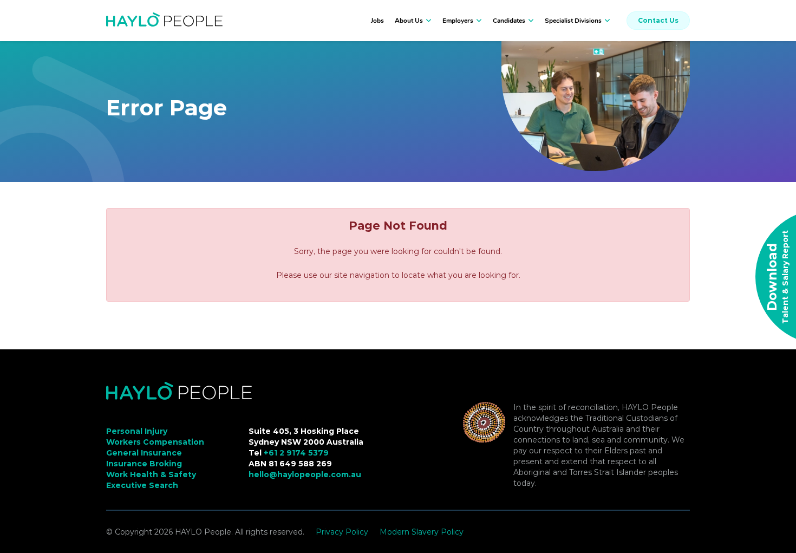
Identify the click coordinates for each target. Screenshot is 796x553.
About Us (409, 20)
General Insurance (144, 453)
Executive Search (142, 485)
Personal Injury (136, 431)
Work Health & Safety (151, 474)
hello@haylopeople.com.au (305, 474)
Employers (457, 20)
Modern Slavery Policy (422, 532)
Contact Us (658, 20)
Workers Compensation (155, 442)
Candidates (509, 20)
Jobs (377, 20)
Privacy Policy (342, 532)
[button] (427, 20)
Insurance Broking (144, 464)
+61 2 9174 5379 (296, 453)
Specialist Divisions (573, 20)
